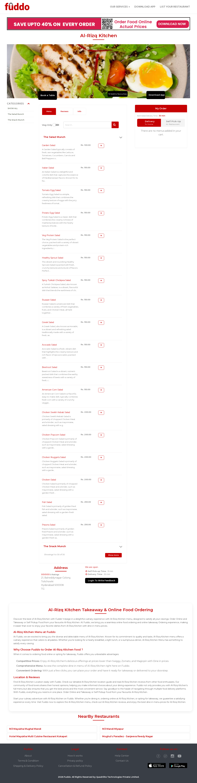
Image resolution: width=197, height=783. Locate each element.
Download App (98, 395)
